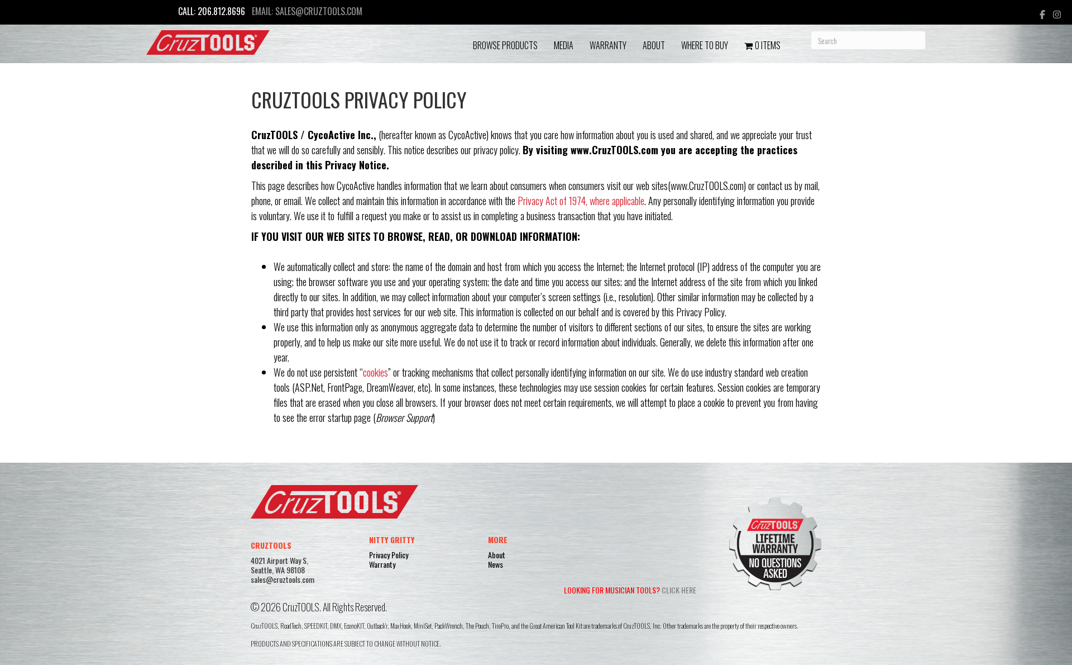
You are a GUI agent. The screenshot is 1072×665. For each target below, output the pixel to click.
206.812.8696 (221, 11)
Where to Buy (704, 45)
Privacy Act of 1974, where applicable (581, 200)
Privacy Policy (388, 554)
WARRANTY (608, 45)
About (654, 45)
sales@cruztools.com (318, 11)
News (495, 564)
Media (563, 45)
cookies (375, 372)
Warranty (382, 564)
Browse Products (505, 45)
